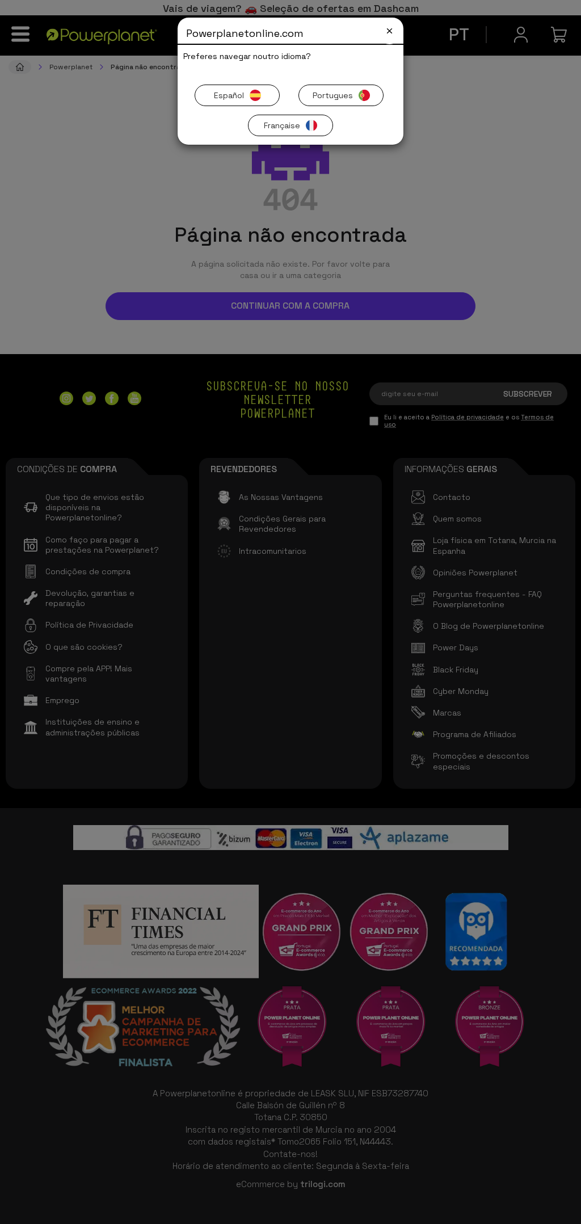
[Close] (389, 31)
